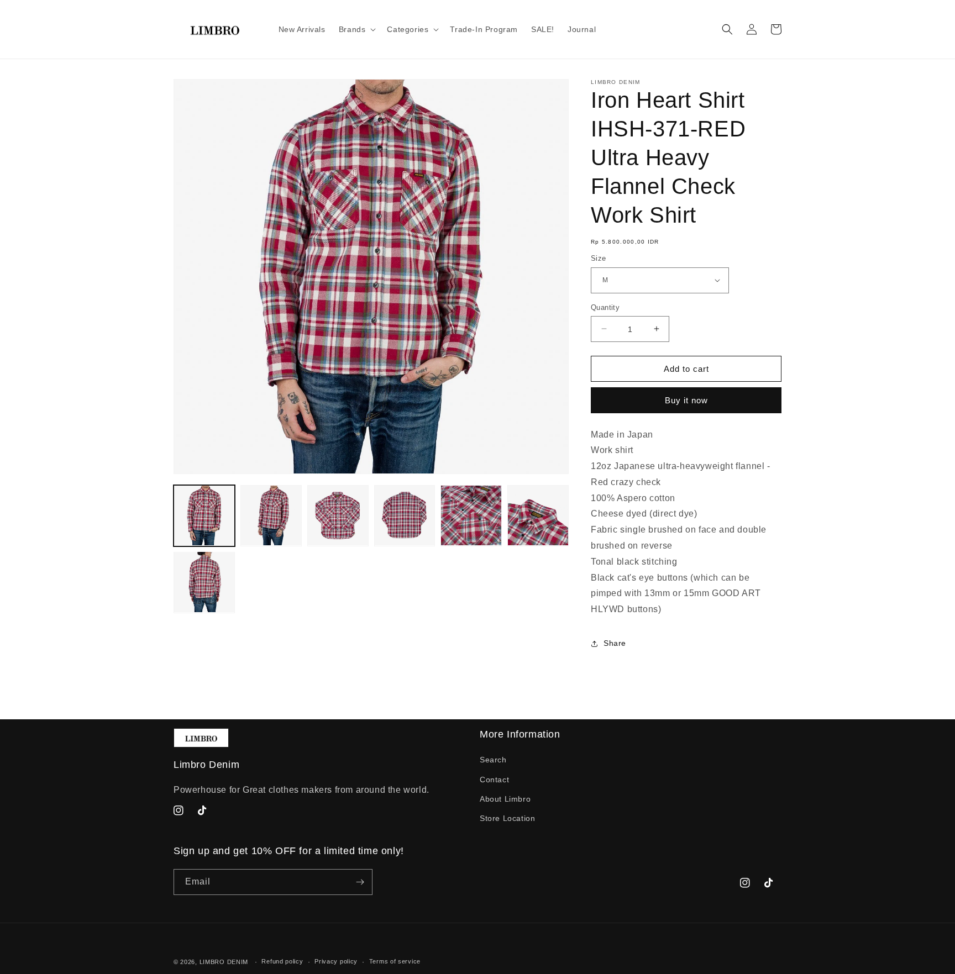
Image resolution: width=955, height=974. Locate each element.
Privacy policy (336, 961)
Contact (494, 779)
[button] (356, 29)
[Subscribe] (360, 882)
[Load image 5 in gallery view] (471, 515)
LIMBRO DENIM (224, 962)
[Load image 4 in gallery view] (404, 515)
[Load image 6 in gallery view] (538, 515)
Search (493, 759)
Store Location (507, 818)
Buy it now (686, 400)
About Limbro (505, 798)
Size (598, 258)
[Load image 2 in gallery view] (271, 515)
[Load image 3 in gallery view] (338, 515)
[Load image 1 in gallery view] (204, 515)
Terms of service (395, 961)
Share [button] (615, 643)
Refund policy (282, 961)
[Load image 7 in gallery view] (204, 582)
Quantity (605, 307)
